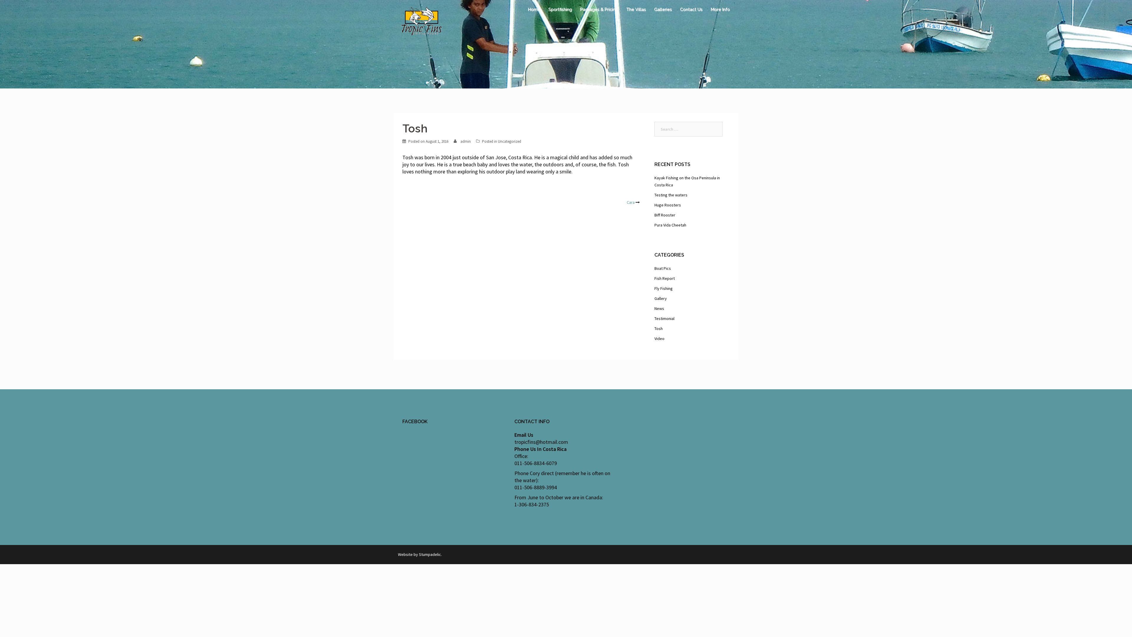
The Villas (636, 9)
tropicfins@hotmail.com (541, 442)
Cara (631, 202)
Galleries (663, 9)
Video (659, 338)
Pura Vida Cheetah (670, 225)
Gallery (660, 298)
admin (465, 141)
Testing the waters (670, 195)
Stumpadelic (430, 554)
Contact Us (691, 9)
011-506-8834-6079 (535, 463)
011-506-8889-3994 (535, 487)
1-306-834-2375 (531, 504)
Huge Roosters (667, 205)
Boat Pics (662, 268)
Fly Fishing (663, 288)
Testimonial (664, 318)
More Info (720, 9)
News (659, 308)
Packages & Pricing (599, 9)
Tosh (658, 328)
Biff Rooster (664, 215)
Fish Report (664, 278)
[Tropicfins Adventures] (421, 20)
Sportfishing (560, 9)
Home (534, 9)
